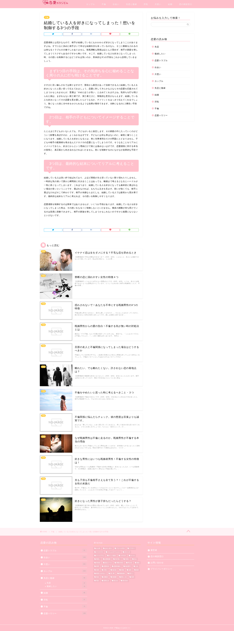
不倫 (104, 4)
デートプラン (100, 555)
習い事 (112, 573)
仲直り (127, 559)
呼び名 (130, 562)
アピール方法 (120, 548)
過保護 (114, 577)
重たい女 (124, 577)
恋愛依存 (106, 566)
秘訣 (137, 570)
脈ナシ (131, 573)
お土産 (98, 548)
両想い (98, 559)
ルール (133, 555)
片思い (158, 4)
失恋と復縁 (131, 4)
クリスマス (99, 552)
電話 (97, 580)
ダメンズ (127, 552)
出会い (116, 4)
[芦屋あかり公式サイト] (55, 2)
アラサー (132, 548)
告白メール (108, 562)
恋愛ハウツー (161, 115)
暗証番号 (128, 566)
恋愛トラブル (161, 60)
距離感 (106, 577)
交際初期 (107, 559)
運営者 (154, 550)
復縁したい (160, 53)
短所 (130, 570)
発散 (122, 570)
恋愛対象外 (117, 566)
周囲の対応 (119, 562)
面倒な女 (106, 580)
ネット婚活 (112, 555)
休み (135, 559)
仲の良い (118, 559)
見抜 (97, 577)
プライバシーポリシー (161, 569)
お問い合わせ (157, 562)
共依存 (98, 562)
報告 (138, 562)
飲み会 (116, 580)
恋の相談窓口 (185, 4)
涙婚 (97, 570)
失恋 (157, 47)
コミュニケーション (114, 552)
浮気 (146, 4)
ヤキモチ (123, 555)
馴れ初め (125, 580)
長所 (132, 577)
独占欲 (114, 570)
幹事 (97, 566)
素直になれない (101, 573)
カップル (90, 4)
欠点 (136, 566)
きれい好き (108, 548)
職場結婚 (122, 573)
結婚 (170, 4)
